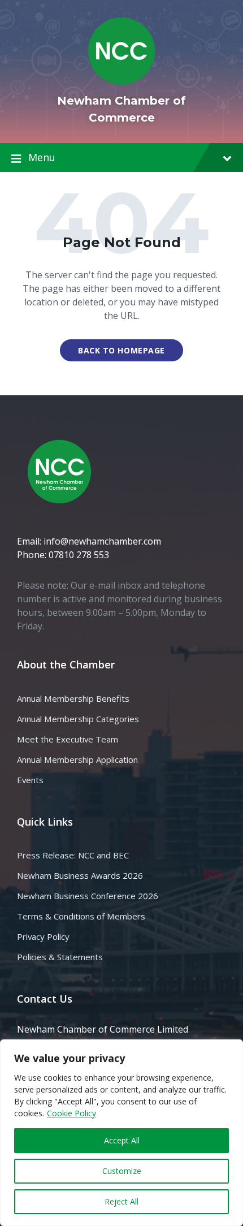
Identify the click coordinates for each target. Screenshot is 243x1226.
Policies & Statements (60, 956)
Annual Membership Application (77, 759)
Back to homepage (121, 350)
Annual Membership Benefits (73, 698)
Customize (121, 1170)
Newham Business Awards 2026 (80, 875)
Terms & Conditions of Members (81, 916)
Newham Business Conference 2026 (87, 895)
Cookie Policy (71, 1113)
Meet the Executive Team (67, 739)
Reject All (121, 1201)
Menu (41, 157)
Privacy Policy (43, 936)
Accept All (122, 1140)
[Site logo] (121, 81)
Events (30, 779)
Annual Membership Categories (78, 718)
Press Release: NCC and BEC (73, 855)
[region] (121, 1132)
